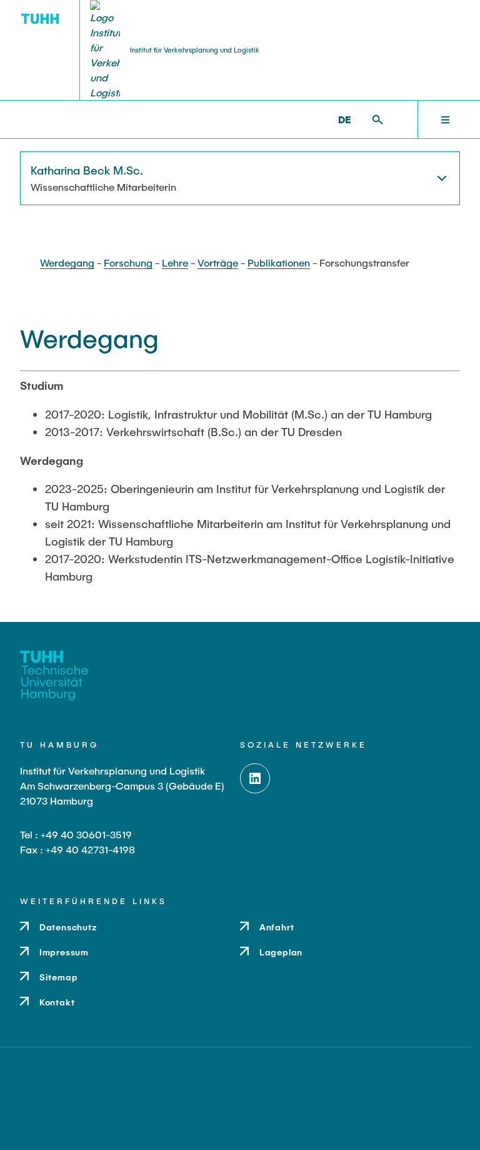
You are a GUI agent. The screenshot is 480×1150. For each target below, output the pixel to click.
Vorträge (218, 262)
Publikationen (279, 262)
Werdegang (67, 262)
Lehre (175, 262)
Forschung (128, 262)
